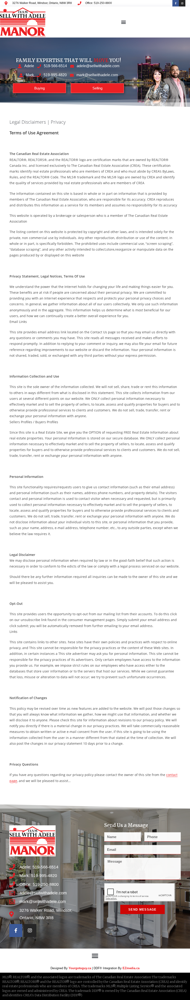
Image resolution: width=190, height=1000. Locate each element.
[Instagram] (182, 3)
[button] (123, 22)
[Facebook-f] (175, 3)
